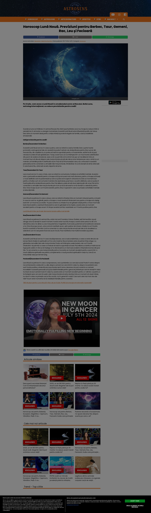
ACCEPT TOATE (134, 501)
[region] (75, 504)
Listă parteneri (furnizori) (72, 504)
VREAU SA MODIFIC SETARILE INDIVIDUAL (134, 506)
